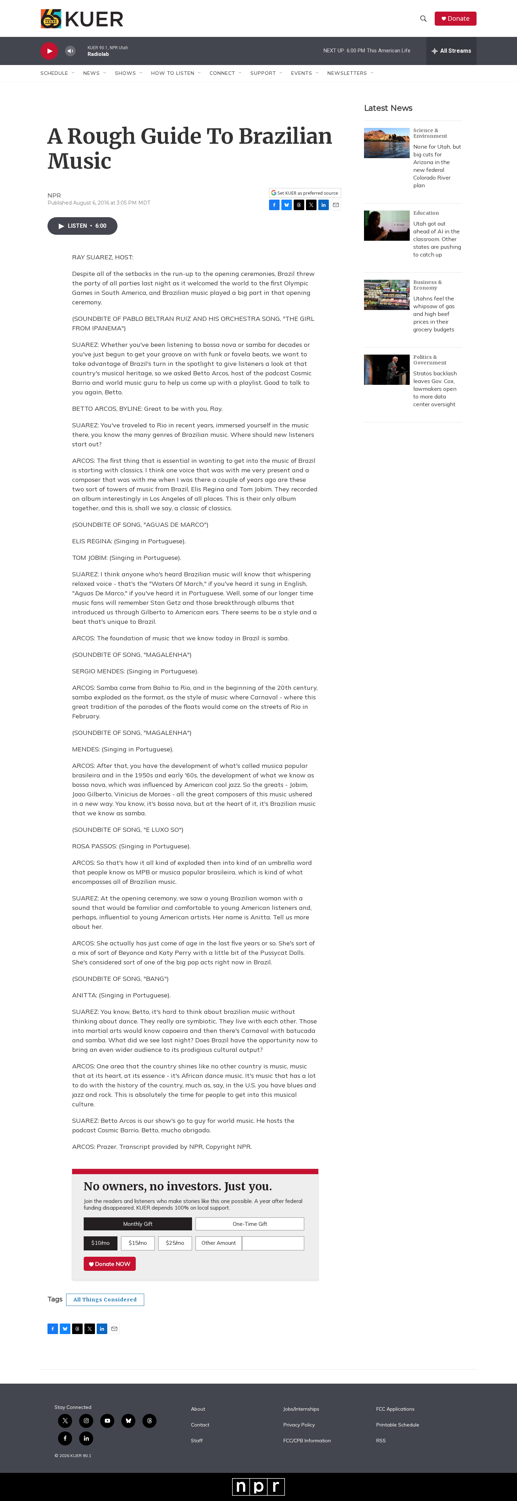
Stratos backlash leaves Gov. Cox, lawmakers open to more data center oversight (435, 389)
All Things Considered (105, 1299)
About (198, 1409)
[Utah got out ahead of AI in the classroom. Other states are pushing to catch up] (387, 226)
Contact (200, 1425)
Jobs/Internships (301, 1409)
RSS (381, 1441)
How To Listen (172, 73)
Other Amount (219, 1243)
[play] (49, 51)
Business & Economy (427, 285)
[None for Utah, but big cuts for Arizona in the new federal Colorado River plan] (387, 143)
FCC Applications (395, 1409)
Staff (197, 1441)
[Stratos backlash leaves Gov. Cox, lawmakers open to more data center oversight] (387, 370)
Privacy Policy (299, 1425)
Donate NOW (112, 1263)
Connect (222, 73)
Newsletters (347, 73)
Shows (125, 73)
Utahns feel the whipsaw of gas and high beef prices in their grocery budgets (434, 314)
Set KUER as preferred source (307, 193)
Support (263, 73)
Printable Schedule (397, 1425)
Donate (459, 18)
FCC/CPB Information (307, 1441)
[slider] (82, 50)
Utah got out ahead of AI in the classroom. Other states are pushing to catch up (437, 239)
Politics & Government (430, 360)
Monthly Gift (138, 1224)
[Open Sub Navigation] (73, 73)
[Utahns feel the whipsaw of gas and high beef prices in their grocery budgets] (387, 295)
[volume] (70, 51)
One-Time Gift (250, 1224)
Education (426, 213)
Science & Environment (430, 133)
